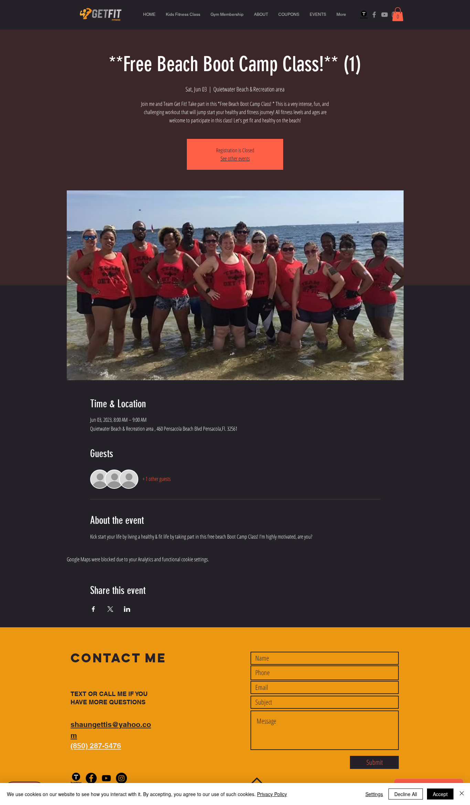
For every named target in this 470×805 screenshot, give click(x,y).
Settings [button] (374, 794)
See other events (235, 158)
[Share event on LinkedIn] (127, 609)
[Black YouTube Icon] (106, 778)
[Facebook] (374, 15)
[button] (398, 14)
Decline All (405, 794)
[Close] (462, 794)
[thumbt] (364, 15)
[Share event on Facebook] (93, 609)
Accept (440, 794)
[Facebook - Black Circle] (91, 778)
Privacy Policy (272, 794)
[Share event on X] (110, 609)
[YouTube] (384, 15)
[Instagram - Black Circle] (121, 778)
